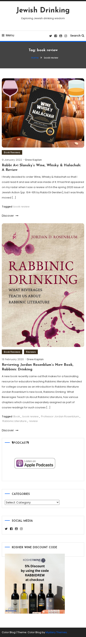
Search (75, 36)
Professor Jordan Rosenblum (60, 416)
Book (16, 416)
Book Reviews (12, 152)
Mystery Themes (56, 632)
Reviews (31, 352)
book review (21, 206)
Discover (8, 216)
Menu (10, 35)
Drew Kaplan (33, 160)
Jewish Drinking (43, 10)
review (33, 421)
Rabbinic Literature (14, 421)
